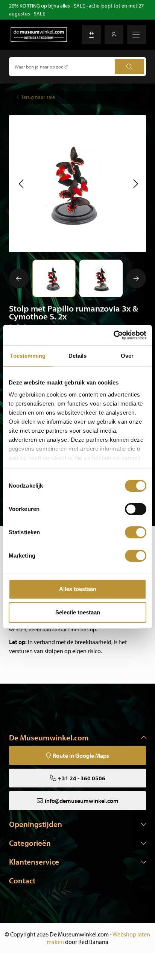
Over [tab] (127, 356)
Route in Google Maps (81, 755)
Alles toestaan (77, 589)
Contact (22, 880)
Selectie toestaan (77, 612)
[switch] (135, 509)
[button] (21, 183)
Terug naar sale (38, 97)
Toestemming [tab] (28, 356)
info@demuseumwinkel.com (82, 800)
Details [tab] (77, 356)
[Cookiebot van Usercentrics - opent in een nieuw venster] (113, 335)
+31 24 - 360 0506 (81, 778)
